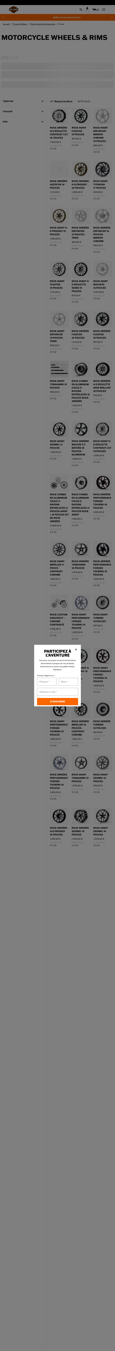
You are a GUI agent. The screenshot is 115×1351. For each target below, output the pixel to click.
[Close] (76, 649)
